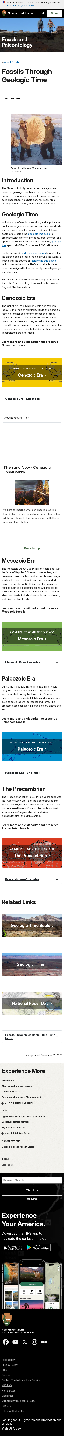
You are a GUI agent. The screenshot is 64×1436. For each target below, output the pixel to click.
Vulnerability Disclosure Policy (18, 1400)
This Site (32, 1190)
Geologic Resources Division (18, 1146)
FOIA (4, 1370)
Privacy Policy (10, 1364)
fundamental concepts (33, 252)
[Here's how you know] (32, 4)
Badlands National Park (15, 1121)
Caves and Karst (11, 1091)
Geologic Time (30, 964)
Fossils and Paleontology (17, 42)
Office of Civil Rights (13, 1411)
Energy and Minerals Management (21, 1097)
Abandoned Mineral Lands (17, 1085)
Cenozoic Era (30, 375)
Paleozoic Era (30, 749)
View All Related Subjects (19, 1102)
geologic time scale (39, 233)
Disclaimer (7, 1395)
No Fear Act (8, 1390)
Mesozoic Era (30, 638)
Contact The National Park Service (21, 1380)
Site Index (7, 1164)
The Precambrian (30, 855)
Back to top (32, 548)
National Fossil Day (30, 1003)
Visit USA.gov (11, 1428)
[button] (32, 398)
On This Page (20, 98)
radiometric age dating (43, 260)
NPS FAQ (7, 1385)
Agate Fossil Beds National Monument (23, 1116)
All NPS (32, 1198)
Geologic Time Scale (30, 925)
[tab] (32, 398)
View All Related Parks (17, 1133)
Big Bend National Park (15, 1127)
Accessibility (9, 1359)
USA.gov (6, 1405)
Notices (6, 1375)
